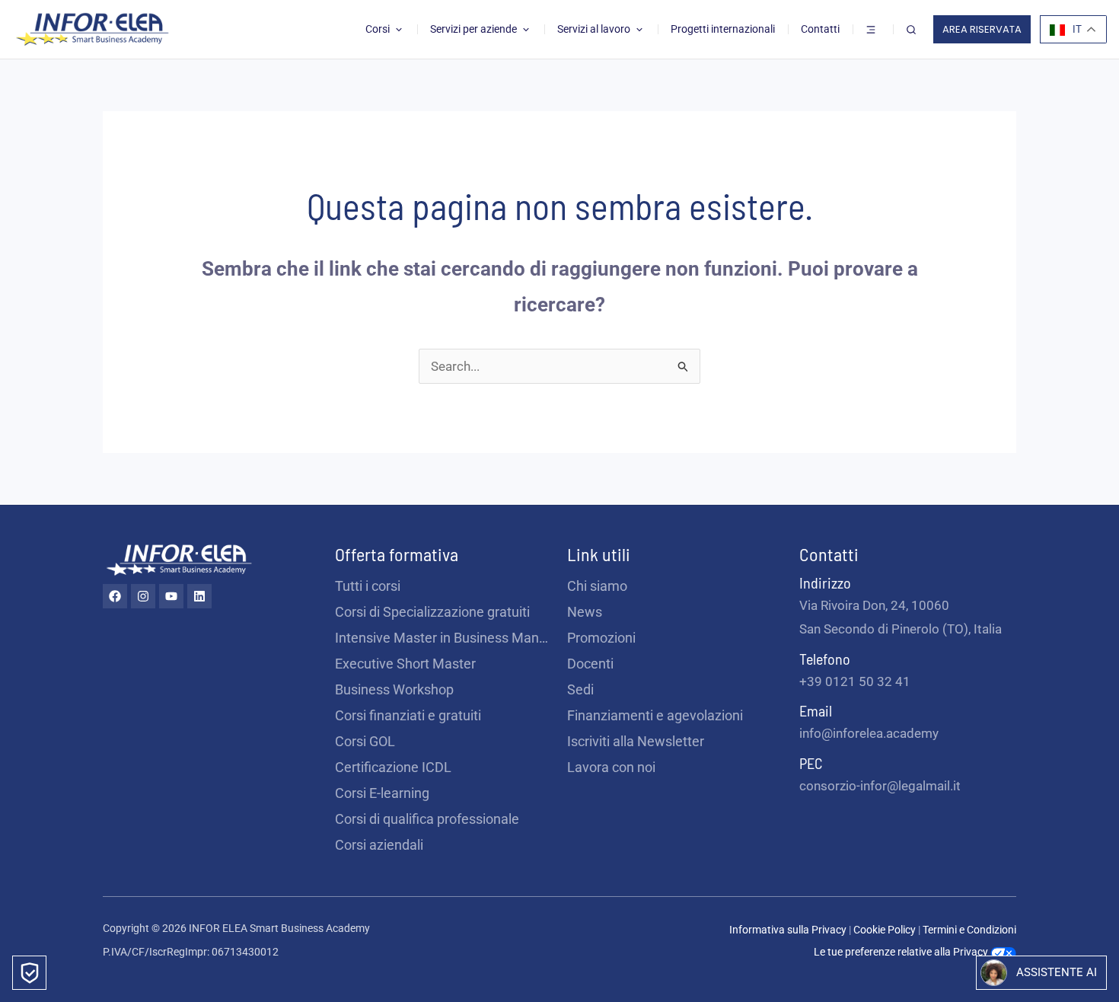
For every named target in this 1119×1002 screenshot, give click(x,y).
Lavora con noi (611, 767)
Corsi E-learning (382, 793)
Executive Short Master (405, 664)
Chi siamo (597, 586)
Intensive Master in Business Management (443, 638)
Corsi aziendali (379, 845)
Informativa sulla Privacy (787, 930)
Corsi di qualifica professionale (427, 819)
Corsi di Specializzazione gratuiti (432, 612)
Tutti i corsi (367, 586)
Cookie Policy (885, 930)
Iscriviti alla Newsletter (635, 741)
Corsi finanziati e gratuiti (408, 715)
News (584, 612)
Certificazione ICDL (393, 767)
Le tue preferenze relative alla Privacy (902, 952)
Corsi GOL (365, 741)
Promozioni (601, 638)
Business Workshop (394, 689)
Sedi (580, 689)
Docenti (590, 664)
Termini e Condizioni (969, 930)
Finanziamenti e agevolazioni (655, 715)
